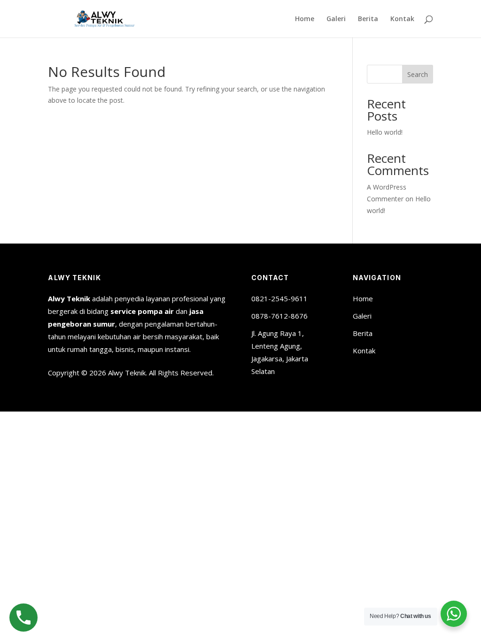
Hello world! (385, 132)
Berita (368, 19)
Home (304, 19)
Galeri (336, 19)
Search (417, 74)
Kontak (402, 19)
